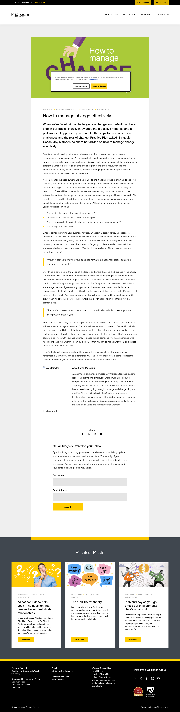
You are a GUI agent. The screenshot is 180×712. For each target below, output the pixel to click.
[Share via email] (101, 434)
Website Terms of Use (101, 668)
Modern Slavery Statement (103, 683)
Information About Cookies (103, 680)
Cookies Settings (81, 86)
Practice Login (143, 2)
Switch (118, 14)
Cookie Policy (94, 79)
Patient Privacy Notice (101, 677)
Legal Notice (97, 671)
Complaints (97, 686)
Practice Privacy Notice (102, 674)
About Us (161, 14)
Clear (166, 707)
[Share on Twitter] (89, 434)
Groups (132, 14)
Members (146, 14)
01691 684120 (26, 2)
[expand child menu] (111, 14)
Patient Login (161, 2)
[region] (91, 81)
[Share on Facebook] (82, 434)
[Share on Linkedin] (95, 434)
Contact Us (39, 2)
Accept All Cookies (99, 86)
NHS (107, 14)
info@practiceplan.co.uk (62, 671)
